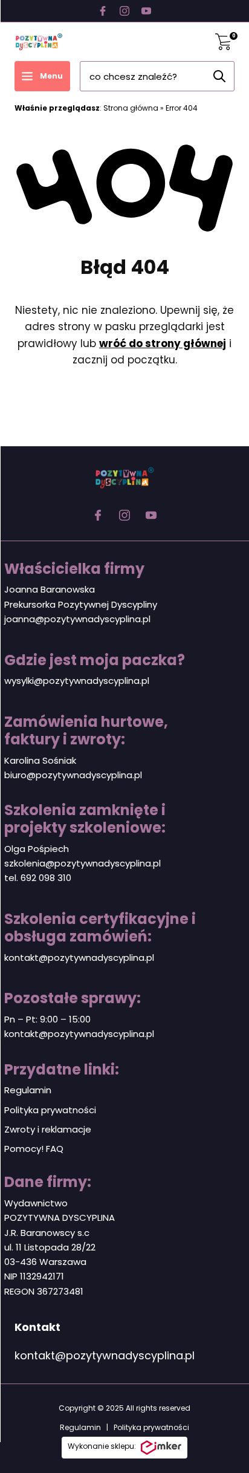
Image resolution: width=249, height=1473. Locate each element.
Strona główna (130, 108)
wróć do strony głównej (162, 343)
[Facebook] (102, 11)
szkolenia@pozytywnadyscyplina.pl (82, 863)
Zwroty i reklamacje (47, 1129)
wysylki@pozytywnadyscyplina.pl (76, 680)
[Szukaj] (219, 76)
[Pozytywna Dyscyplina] (39, 41)
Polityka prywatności (50, 1110)
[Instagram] (124, 11)
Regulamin (27, 1090)
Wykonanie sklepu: (102, 1446)
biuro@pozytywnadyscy (57, 775)
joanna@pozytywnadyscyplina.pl (77, 619)
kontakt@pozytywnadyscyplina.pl (79, 957)
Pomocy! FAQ (33, 1148)
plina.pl (126, 775)
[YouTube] (146, 11)
